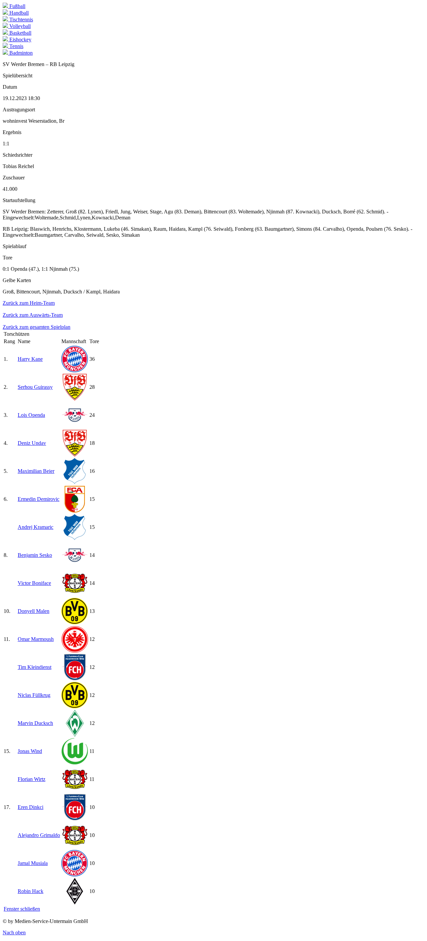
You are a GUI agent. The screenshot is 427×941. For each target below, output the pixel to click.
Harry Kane (30, 359)
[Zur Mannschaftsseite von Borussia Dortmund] (74, 623)
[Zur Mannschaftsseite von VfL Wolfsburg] (74, 763)
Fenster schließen (22, 909)
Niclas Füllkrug (34, 695)
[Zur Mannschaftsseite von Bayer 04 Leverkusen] (74, 595)
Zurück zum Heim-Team (29, 303)
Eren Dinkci (30, 807)
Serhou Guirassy (35, 387)
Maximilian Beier (36, 471)
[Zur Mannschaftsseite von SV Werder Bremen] (74, 735)
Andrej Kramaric (35, 527)
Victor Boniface (34, 583)
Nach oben (14, 932)
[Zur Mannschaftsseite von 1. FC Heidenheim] (74, 679)
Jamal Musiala (33, 863)
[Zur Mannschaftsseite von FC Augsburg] (74, 511)
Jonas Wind (30, 751)
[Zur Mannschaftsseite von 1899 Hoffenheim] (74, 483)
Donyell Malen (33, 611)
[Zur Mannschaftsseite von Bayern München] (74, 370)
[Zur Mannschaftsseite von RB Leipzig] (74, 426)
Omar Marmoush (36, 639)
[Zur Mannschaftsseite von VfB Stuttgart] (74, 398)
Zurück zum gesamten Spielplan (36, 327)
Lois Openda (31, 415)
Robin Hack (30, 891)
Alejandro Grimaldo (39, 835)
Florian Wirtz (31, 779)
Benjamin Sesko (35, 555)
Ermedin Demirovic (38, 499)
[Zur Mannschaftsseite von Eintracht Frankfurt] (74, 651)
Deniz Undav (32, 443)
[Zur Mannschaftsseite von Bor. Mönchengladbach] (74, 903)
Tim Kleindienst (34, 667)
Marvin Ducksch (35, 723)
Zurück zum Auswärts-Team (33, 315)
